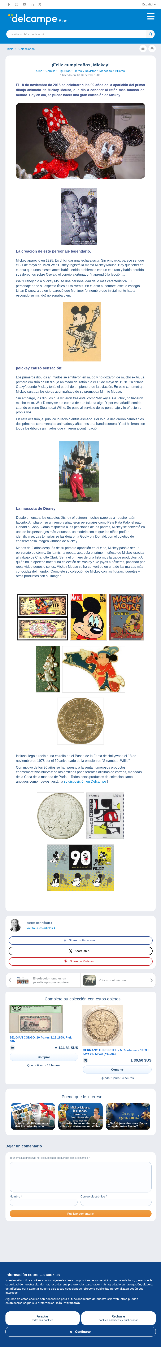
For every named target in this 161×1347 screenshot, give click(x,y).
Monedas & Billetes (112, 70)
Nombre (16, 1196)
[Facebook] (8, 4)
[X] (39, 4)
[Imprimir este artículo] (152, 48)
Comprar (44, 1057)
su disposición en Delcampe (85, 781)
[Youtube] (24, 4)
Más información (68, 1302)
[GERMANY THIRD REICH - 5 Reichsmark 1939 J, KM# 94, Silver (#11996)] (102, 1044)
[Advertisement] (80, 1244)
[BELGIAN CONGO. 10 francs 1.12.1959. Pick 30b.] (36, 1032)
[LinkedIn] (32, 4)
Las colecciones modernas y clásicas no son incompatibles (80, 1125)
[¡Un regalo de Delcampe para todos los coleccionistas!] (33, 1128)
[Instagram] (16, 4)
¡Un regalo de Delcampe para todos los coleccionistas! (31, 1125)
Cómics (50, 70)
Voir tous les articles (40, 928)
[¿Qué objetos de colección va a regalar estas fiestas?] (128, 1128)
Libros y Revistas (85, 70)
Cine (39, 70)
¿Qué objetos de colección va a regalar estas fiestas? (127, 1125)
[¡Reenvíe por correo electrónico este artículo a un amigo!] (143, 48)
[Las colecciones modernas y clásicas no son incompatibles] (80, 1128)
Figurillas (64, 70)
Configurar (83, 1331)
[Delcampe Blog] (47, 19)
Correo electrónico (93, 1196)
